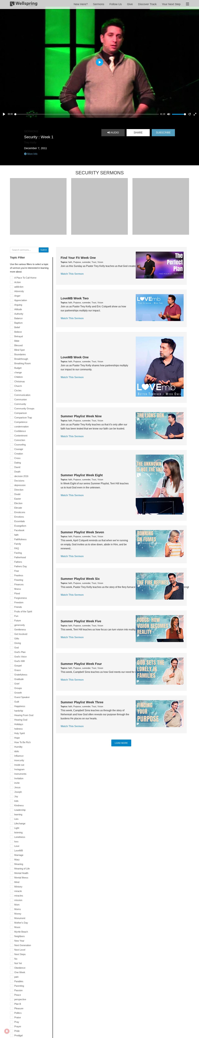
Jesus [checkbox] (17, 787)
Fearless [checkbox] (18, 575)
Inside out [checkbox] (19, 764)
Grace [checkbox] (17, 670)
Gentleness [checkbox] (20, 629)
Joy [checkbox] (16, 796)
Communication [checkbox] (22, 395)
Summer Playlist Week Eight (82, 475)
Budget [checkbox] (17, 368)
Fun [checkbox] (16, 616)
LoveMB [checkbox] (18, 850)
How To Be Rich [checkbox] (22, 742)
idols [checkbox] (16, 751)
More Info (32, 154)
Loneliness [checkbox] (19, 837)
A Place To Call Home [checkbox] (25, 277)
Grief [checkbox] (16, 683)
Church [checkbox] (18, 386)
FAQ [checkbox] (16, 548)
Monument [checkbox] (19, 918)
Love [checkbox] (16, 846)
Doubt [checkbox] (17, 494)
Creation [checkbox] (18, 453)
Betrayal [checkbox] (18, 336)
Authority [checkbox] (18, 313)
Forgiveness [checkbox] (20, 598)
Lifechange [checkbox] (19, 823)
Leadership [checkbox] (19, 810)
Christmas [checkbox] (19, 381)
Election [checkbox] (18, 503)
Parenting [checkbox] (19, 985)
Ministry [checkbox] (18, 886)
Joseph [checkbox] (18, 792)
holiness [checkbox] (18, 728)
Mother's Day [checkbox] (21, 922)
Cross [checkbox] (17, 458)
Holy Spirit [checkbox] (19, 733)
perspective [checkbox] (20, 999)
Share (138, 132)
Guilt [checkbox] (16, 701)
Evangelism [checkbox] (20, 525)
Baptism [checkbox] (18, 322)
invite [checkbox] (17, 783)
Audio (114, 132)
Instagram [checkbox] (19, 769)
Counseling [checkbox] (20, 444)
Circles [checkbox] (17, 390)
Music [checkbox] (17, 927)
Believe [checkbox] (18, 331)
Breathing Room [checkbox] (22, 363)
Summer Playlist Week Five (81, 621)
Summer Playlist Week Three (82, 702)
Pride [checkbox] (17, 1031)
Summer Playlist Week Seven (82, 532)
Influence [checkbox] (18, 755)
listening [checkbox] (18, 832)
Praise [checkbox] (17, 1017)
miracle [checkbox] (18, 891)
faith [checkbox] (16, 534)
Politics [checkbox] (18, 1013)
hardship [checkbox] (18, 710)
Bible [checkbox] (16, 341)
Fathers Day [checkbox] (20, 566)
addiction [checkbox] (18, 286)
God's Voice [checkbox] (20, 656)
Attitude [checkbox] (18, 309)
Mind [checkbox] (16, 882)
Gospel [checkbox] (18, 665)
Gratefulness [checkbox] (20, 674)
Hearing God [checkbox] (20, 719)
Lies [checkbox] (16, 819)
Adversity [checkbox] (19, 291)
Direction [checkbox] (18, 489)
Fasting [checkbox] (18, 553)
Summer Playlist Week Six (80, 578)
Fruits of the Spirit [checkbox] (23, 611)
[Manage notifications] (6, 1031)
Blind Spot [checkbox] (19, 350)
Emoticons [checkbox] (19, 512)
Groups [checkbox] (18, 688)
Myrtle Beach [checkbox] (21, 931)
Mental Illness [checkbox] (21, 877)
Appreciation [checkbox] (20, 300)
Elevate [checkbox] (18, 507)
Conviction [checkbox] (19, 440)
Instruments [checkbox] (20, 774)
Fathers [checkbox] (18, 562)
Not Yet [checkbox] (18, 963)
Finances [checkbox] (19, 584)
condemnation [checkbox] (21, 426)
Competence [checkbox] (20, 422)
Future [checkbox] (17, 620)
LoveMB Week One (75, 357)
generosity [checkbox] (19, 625)
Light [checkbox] (16, 828)
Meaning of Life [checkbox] (22, 868)
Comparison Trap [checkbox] (23, 417)
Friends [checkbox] (18, 607)
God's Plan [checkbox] (19, 652)
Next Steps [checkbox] (20, 954)
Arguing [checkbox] (18, 304)
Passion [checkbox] (18, 990)
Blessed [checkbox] (18, 345)
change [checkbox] (18, 372)
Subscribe (163, 132)
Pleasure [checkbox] (18, 1008)
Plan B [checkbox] (17, 1004)
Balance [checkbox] (18, 318)
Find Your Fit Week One (78, 257)
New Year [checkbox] (19, 940)
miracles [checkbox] (18, 895)
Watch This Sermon (72, 273)
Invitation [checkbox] (18, 778)
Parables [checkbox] (18, 981)
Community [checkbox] (20, 404)
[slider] (86, 114)
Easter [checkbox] (17, 498)
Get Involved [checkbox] (20, 634)
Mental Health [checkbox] (21, 873)
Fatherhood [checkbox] (20, 557)
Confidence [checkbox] (20, 431)
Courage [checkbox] (18, 449)
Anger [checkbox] (17, 295)
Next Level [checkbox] (19, 949)
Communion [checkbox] (20, 399)
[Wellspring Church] (23, 4)
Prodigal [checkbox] (18, 1035)
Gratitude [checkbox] (19, 679)
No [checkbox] (15, 958)
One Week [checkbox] (19, 972)
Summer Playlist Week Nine (81, 416)
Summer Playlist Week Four (81, 664)
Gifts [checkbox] (16, 638)
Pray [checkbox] (16, 1022)
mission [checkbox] (18, 900)
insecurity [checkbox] (19, 760)
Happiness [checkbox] (19, 706)
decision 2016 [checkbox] (21, 476)
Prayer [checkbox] (17, 1026)
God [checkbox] (16, 647)
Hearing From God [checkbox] (23, 715)
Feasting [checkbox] (18, 580)
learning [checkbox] (18, 814)
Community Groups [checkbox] (24, 408)
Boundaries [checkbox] (20, 354)
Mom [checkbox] (17, 904)
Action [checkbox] (17, 282)
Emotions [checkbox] (19, 516)
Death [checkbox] (17, 471)
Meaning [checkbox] (18, 864)
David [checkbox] (17, 467)
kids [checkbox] (16, 801)
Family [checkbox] (17, 543)
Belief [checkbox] (17, 327)
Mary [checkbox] (17, 859)
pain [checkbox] (16, 976)
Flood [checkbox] (17, 593)
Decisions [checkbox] (19, 480)
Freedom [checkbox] (18, 602)
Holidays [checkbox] (18, 724)
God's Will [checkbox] (19, 661)
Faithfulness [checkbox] (20, 539)
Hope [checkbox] (17, 737)
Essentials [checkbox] (19, 521)
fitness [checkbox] (17, 589)
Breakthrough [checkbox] (21, 359)
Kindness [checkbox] (19, 805)
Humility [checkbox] (18, 746)
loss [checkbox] (16, 841)
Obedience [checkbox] (19, 967)
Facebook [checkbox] (19, 530)
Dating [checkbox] (17, 462)
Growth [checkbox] (18, 692)
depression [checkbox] (19, 485)
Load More (121, 743)
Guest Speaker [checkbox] (22, 697)
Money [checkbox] (17, 913)
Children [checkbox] (18, 377)
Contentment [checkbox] (20, 435)
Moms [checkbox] (17, 909)
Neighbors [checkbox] (19, 936)
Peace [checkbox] (17, 995)
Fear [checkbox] (16, 571)
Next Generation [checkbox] (22, 945)
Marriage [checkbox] (18, 855)
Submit (43, 250)
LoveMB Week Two (75, 298)
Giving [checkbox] (17, 643)
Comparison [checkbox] (20, 413)
